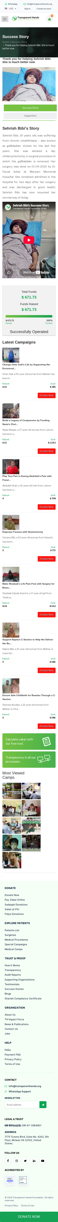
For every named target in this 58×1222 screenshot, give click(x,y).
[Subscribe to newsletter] (42, 1104)
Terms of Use (12, 1064)
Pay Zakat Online (15, 899)
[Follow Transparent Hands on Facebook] (8, 1161)
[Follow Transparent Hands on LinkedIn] (34, 1161)
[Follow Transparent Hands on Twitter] (25, 1161)
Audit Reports (13, 974)
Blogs (8, 993)
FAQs (8, 1049)
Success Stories (14, 989)
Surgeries (10, 935)
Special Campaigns (16, 944)
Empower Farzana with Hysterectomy (22, 532)
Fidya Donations (14, 913)
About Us (10, 1014)
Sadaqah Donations (16, 904)
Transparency (13, 970)
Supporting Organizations (20, 979)
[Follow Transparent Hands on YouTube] (42, 1161)
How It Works (12, 965)
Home (5, 42)
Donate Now (46, 395)
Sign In (27, 9)
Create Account (44, 9)
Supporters (30, 115)
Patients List (12, 930)
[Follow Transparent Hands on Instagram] (16, 1161)
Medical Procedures (16, 939)
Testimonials (12, 984)
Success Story (19, 42)
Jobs (7, 1033)
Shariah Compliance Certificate (23, 998)
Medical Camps (14, 949)
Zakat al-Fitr (12, 909)
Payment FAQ (13, 1054)
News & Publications (17, 1024)
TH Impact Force (14, 1019)
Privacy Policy (13, 1059)
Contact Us (11, 1028)
